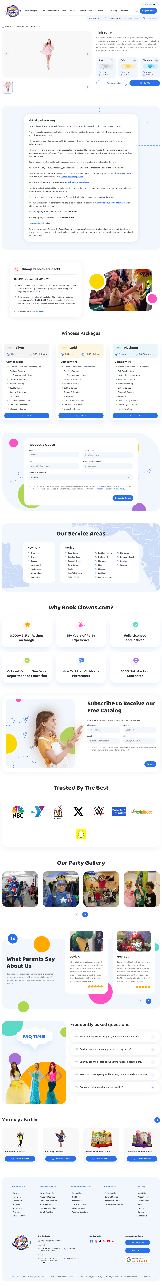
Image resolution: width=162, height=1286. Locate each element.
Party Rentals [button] (86, 10)
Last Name (127, 725)
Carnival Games (111, 1197)
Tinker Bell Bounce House (139, 1152)
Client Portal (150, 4)
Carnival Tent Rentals (114, 1205)
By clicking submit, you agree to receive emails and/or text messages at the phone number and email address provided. (124, 748)
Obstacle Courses (79, 1205)
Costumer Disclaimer (130, 1276)
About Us (142, 1193)
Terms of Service (102, 489)
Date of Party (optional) (92, 462)
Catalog (141, 1208)
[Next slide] (87, 54)
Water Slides (77, 1201)
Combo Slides (77, 1193)
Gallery (100, 10)
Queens (34, 561)
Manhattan (35, 577)
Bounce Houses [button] (68, 10)
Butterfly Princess (54, 1152)
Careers (141, 1212)
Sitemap (146, 1276)
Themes (16, 1212)
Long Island (36, 565)
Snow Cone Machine (48, 1201)
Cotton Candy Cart (47, 1193)
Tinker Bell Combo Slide (98, 1152)
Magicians (17, 1197)
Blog (140, 1205)
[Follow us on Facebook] (91, 1241)
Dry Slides (76, 1197)
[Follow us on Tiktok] (100, 1242)
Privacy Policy (119, 489)
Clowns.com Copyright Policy (89, 1276)
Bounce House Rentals (81, 1187)
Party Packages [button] (30, 10)
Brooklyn (35, 553)
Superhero (17, 1208)
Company (141, 1187)
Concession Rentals (50, 10)
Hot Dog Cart (45, 1205)
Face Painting (111, 10)
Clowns (16, 1193)
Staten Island (36, 573)
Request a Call (148, 10)
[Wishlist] (137, 11)
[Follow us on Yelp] (113, 1241)
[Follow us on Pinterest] (104, 1242)
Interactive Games (112, 1201)
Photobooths (110, 1193)
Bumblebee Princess (15, 1152)
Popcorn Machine (47, 1197)
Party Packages (18, 1187)
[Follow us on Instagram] (96, 1241)
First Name (91, 725)
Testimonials (143, 1201)
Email (31, 462)
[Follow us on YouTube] (109, 1241)
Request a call (138, 1242)
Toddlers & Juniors (80, 1212)
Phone (125, 736)
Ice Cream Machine (47, 1208)
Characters (17, 1201)
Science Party (19, 1216)
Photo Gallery (143, 1197)
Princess (16, 1205)
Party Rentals (110, 1187)
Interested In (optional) (37, 473)
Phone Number (88, 451)
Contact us (124, 10)
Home (8, 26)
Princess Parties (20, 26)
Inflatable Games (79, 1208)
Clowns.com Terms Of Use (62, 1276)
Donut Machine (46, 1212)
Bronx (33, 557)
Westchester (36, 569)
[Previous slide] (6, 54)
